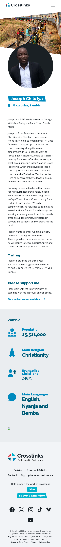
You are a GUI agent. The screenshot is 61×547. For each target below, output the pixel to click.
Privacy (33, 542)
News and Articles (37, 470)
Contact (12, 475)
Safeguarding (44, 542)
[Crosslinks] (18, 5)
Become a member (32, 495)
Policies (18, 470)
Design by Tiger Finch (19, 542)
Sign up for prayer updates (24, 299)
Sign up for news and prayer (37, 475)
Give (32, 489)
